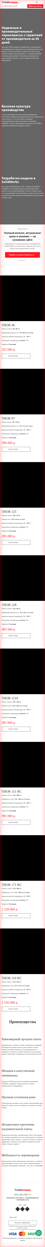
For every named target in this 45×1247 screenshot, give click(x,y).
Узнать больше (13, 356)
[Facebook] (27, 1209)
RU (37, 2)
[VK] (22, 1209)
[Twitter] (17, 1209)
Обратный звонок (35, 6)
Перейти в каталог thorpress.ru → (22, 255)
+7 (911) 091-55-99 (9, 6)
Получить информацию (22, 1223)
